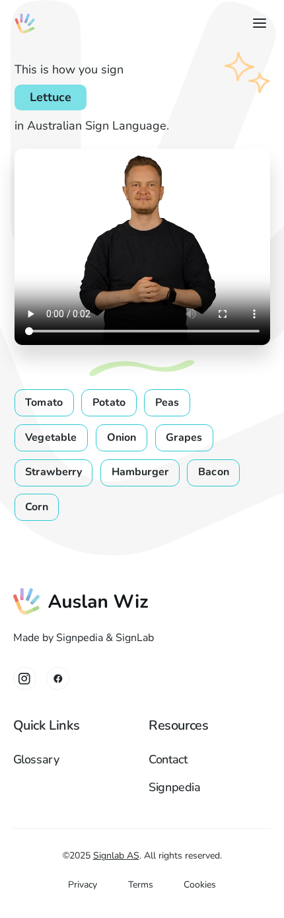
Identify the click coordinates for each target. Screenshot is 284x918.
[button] (256, 23)
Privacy (82, 884)
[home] (25, 23)
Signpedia (175, 787)
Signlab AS (116, 855)
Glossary (36, 759)
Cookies (200, 884)
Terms (140, 884)
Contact (168, 759)
